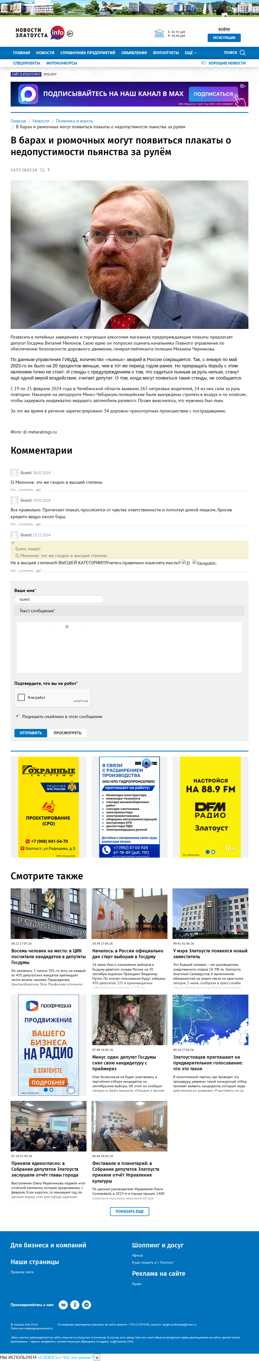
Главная (21, 52)
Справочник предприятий (87, 52)
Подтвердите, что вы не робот (46, 683)
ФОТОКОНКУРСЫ (61, 63)
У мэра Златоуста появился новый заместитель (210, 953)
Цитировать (26, 489)
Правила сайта (22, 1272)
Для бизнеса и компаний (48, 1245)
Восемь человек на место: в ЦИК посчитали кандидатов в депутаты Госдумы (48, 957)
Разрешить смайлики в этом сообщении (62, 716)
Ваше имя (25, 590)
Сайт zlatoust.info (26, 74)
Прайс (137, 1284)
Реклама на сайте (158, 1274)
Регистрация (224, 38)
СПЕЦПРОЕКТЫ (26, 63)
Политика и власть (74, 121)
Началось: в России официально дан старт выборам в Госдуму (127, 953)
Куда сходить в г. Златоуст (153, 1262)
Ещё (189, 52)
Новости (45, 52)
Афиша (137, 1255)
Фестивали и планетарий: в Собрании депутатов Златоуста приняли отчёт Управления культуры (125, 1172)
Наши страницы (35, 1262)
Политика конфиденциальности (32, 1328)
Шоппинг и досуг (158, 1245)
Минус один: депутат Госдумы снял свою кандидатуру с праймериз (124, 1063)
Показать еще (130, 1211)
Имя (13, 489)
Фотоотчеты (166, 52)
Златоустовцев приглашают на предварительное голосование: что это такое (208, 1063)
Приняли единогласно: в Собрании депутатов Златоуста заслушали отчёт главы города (44, 1169)
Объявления (134, 52)
